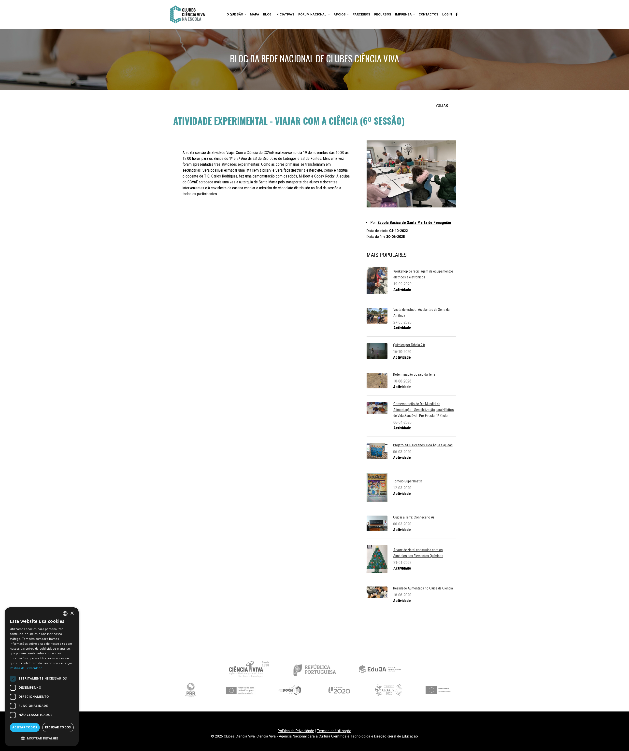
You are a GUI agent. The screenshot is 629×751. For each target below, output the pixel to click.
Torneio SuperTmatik (407, 481)
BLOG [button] (267, 14)
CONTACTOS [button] (428, 14)
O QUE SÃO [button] (235, 14)
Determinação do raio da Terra (414, 374)
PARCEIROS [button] (361, 14)
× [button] (72, 613)
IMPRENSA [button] (404, 14)
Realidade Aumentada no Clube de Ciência (423, 588)
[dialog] (42, 676)
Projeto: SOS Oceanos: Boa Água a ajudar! (423, 445)
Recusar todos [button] (58, 727)
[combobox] (65, 613)
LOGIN (447, 14)
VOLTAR (442, 105)
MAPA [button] (254, 14)
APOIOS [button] (340, 14)
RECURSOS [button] (382, 14)
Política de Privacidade (296, 731)
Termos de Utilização (334, 731)
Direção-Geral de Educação (396, 736)
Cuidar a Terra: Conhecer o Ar (413, 517)
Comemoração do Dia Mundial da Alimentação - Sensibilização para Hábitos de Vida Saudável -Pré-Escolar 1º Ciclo (423, 410)
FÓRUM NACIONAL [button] (312, 14)
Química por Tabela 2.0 (409, 345)
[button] (42, 738)
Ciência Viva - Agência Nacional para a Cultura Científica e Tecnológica (313, 736)
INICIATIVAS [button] (284, 14)
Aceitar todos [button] (24, 727)
